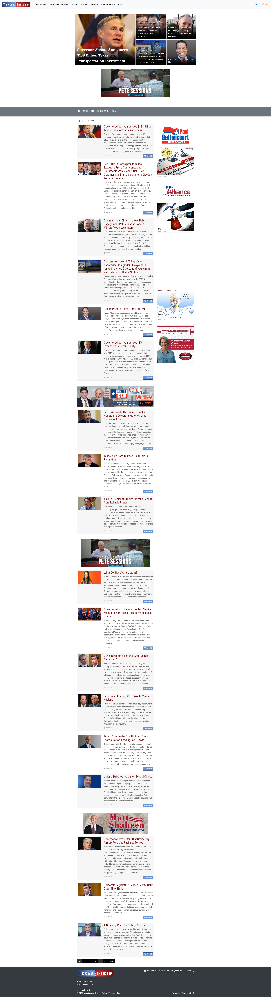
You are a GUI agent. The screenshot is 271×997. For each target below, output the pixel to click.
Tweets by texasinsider (167, 290)
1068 (106, 961)
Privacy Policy (101, 993)
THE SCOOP (54, 4)
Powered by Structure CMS (182, 993)
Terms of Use (114, 993)
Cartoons (83, 4)
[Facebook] (145, 971)
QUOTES (73, 4)
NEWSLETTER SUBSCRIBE (111, 4)
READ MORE (148, 156)
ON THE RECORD (40, 4)
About (93, 4)
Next (112, 961)
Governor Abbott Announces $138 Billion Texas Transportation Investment (102, 55)
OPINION (64, 4)
